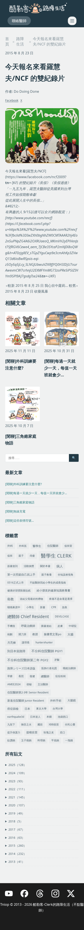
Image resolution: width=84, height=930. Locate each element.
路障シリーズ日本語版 (21, 668)
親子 (21, 556)
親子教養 (46, 574)
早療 (9, 676)
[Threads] (42, 896)
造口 (62, 732)
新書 (42, 607)
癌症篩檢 (13, 709)
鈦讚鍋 (11, 740)
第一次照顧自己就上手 (21, 574)
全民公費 (70, 724)
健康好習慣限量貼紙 (19, 590)
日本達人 (35, 717)
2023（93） (16, 781)
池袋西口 (63, 717)
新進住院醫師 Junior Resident (25, 700)
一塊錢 (69, 740)
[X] (73, 896)
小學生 (30, 607)
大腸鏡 (71, 700)
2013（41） (16, 862)
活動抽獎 (29, 566)
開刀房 (22, 634)
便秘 (29, 684)
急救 (64, 607)
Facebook (11, 100)
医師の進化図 (49, 668)
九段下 (11, 724)
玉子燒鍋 (26, 740)
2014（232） (17, 854)
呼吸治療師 (28, 626)
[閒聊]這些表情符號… (19, 520)
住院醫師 (52, 546)
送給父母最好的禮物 (31, 599)
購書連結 (46, 626)
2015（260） (17, 845)
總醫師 (45, 676)
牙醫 (56, 660)
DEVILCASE (62, 616)
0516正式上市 (15, 582)
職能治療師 (69, 668)
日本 (27, 709)
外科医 (23, 546)
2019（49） (16, 813)
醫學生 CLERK (56, 555)
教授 (35, 634)
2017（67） (16, 829)
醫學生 (37, 546)
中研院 (72, 626)
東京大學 (41, 708)
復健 (32, 676)
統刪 (9, 634)
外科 (10, 546)
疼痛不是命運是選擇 (60, 599)
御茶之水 (26, 724)
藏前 (40, 724)
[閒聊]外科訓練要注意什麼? (23, 484)
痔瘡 (32, 556)
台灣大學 (58, 708)
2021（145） (17, 797)
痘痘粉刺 (60, 676)
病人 (59, 566)
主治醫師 (43, 684)
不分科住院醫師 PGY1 (47, 651)
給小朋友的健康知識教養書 (53, 590)
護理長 (26, 642)
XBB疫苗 (54, 724)
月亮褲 (11, 642)
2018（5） (15, 821)
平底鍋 (55, 740)
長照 (21, 676)
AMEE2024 (13, 684)
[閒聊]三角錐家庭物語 (19, 502)
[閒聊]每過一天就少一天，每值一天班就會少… (36, 493)
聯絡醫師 (19, 20)
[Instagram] (57, 896)
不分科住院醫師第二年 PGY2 (27, 660)
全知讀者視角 (65, 574)
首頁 (7, 41)
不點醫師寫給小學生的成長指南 (48, 582)
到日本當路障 (16, 651)
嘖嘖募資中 (13, 607)
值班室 (68, 546)
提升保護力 (13, 732)
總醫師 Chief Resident (28, 616)
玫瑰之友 (49, 732)
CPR (53, 607)
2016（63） (16, 838)
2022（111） (17, 789)
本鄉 (49, 717)
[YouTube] (11, 896)
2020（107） (17, 805)
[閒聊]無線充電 (15, 511)
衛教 (10, 599)
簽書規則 (12, 566)
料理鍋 (41, 740)
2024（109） (17, 773)
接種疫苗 (31, 732)
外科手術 (55, 700)
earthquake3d (15, 717)
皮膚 (60, 626)
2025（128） (17, 765)
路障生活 (20, 41)
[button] (72, 21)
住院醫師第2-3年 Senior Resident (28, 692)
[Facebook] (26, 896)
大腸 (70, 634)
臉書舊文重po (52, 634)
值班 (9, 556)
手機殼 (11, 626)
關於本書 (45, 566)
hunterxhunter (44, 642)
